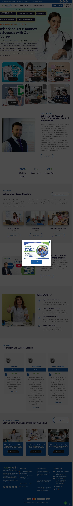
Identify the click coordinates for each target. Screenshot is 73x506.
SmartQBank (36, 262)
